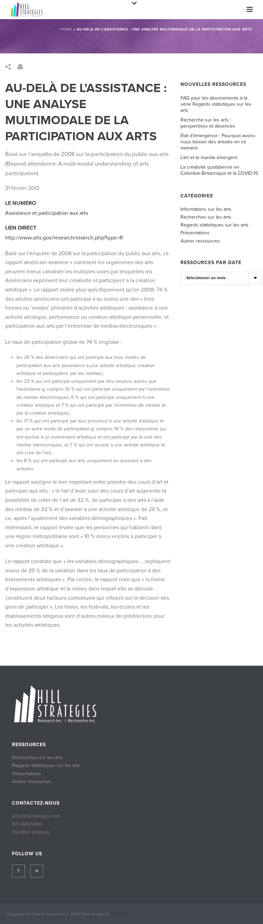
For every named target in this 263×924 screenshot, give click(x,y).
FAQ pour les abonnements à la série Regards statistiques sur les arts (215, 104)
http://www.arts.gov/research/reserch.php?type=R (64, 237)
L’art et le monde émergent (208, 157)
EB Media (120, 914)
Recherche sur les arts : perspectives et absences (207, 123)
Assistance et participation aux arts (46, 213)
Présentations (195, 233)
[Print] (23, 66)
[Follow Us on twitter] (36, 870)
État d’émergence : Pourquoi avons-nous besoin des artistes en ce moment (218, 142)
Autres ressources (200, 241)
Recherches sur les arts (205, 217)
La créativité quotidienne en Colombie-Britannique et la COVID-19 (219, 170)
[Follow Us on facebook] (18, 870)
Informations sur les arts (205, 209)
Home (66, 29)
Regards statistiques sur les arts (214, 225)
